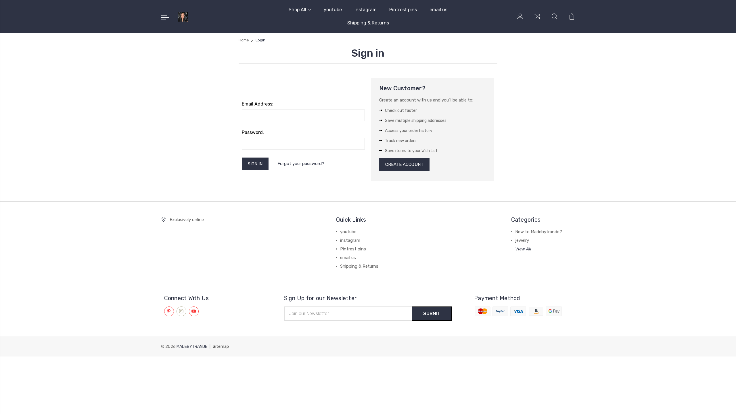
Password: (253, 132)
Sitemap (221, 346)
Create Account (404, 164)
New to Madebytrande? (538, 231)
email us (438, 9)
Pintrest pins (403, 9)
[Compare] (537, 19)
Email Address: (257, 104)
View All (523, 249)
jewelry (522, 240)
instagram (365, 9)
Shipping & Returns (368, 23)
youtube (333, 9)
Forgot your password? (300, 163)
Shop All (297, 9)
